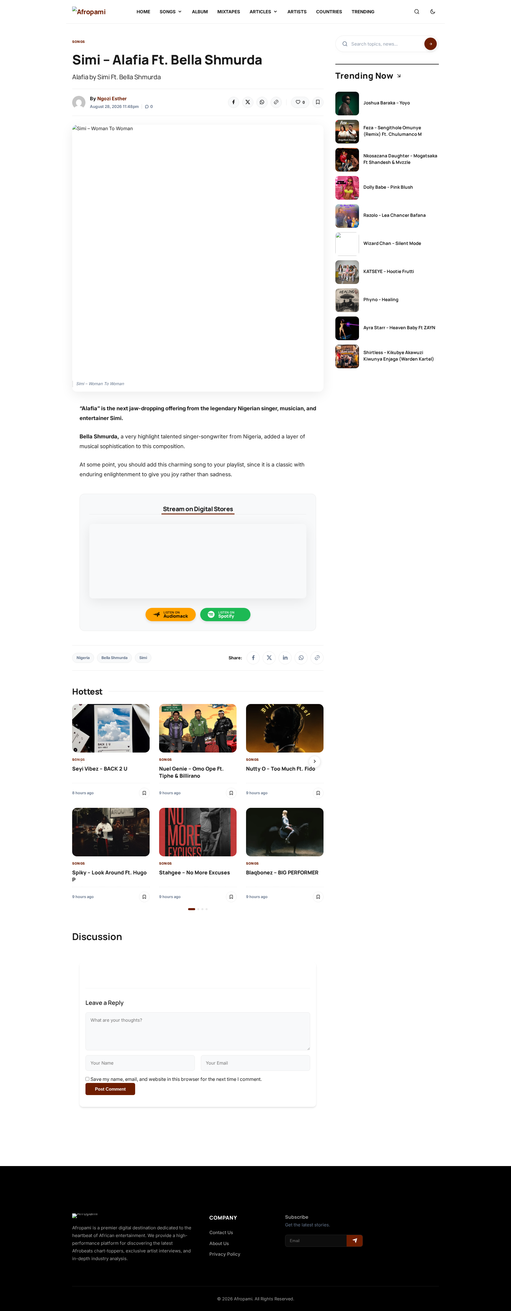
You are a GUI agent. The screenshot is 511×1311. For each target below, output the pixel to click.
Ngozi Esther (112, 98)
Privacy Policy (224, 1254)
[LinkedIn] (285, 657)
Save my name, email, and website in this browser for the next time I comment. (176, 1079)
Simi (143, 658)
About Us (219, 1243)
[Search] (416, 12)
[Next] (315, 762)
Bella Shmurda (114, 658)
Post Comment (110, 1089)
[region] (198, 807)
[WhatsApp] (262, 102)
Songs (78, 42)
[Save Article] (318, 102)
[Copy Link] (276, 102)
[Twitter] (247, 102)
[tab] (191, 909)
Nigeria (83, 658)
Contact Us (221, 1232)
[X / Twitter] (269, 657)
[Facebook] (233, 102)
